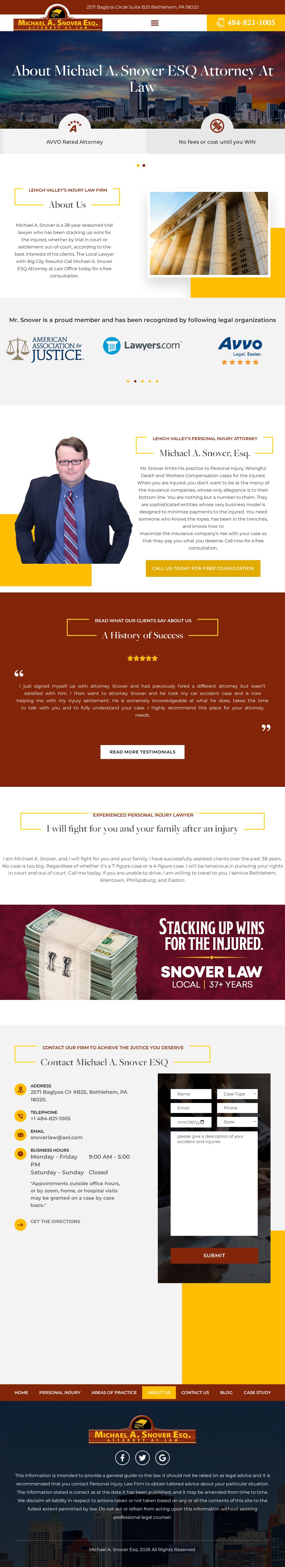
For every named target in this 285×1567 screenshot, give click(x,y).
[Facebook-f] (122, 1458)
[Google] (162, 1458)
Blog (226, 1392)
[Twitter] (142, 1458)
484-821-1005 (251, 22)
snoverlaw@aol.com (57, 1137)
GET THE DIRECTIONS (55, 1221)
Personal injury (59, 1392)
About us (159, 1392)
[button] (154, 22)
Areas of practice (114, 1392)
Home (21, 1392)
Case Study (257, 1392)
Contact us (195, 1392)
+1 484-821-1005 (51, 1119)
